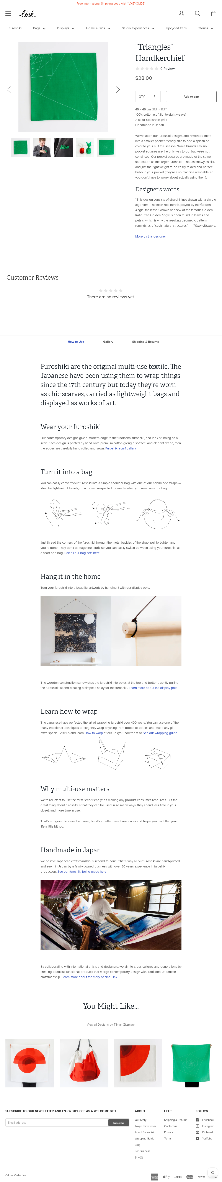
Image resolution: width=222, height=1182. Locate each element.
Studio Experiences (136, 28)
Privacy (168, 1132)
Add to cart (191, 96)
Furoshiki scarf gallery (120, 448)
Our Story (140, 1120)
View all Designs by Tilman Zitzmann (111, 1024)
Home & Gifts (96, 28)
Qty (142, 96)
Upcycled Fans (176, 28)
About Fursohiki (144, 1132)
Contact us (170, 1126)
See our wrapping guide (160, 733)
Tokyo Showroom (145, 1126)
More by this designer (150, 236)
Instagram (208, 1126)
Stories (203, 28)
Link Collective (17, 1175)
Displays (63, 28)
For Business (142, 1151)
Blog (137, 1145)
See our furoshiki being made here (81, 871)
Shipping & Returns (175, 1120)
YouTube (207, 1138)
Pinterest (207, 1132)
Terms (167, 1138)
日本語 (139, 1157)
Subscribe (118, 1123)
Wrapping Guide (144, 1138)
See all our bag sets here (82, 553)
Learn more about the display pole (153, 687)
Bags (37, 28)
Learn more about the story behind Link (89, 977)
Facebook (208, 1120)
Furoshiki (15, 28)
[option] (63, 87)
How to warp (94, 733)
